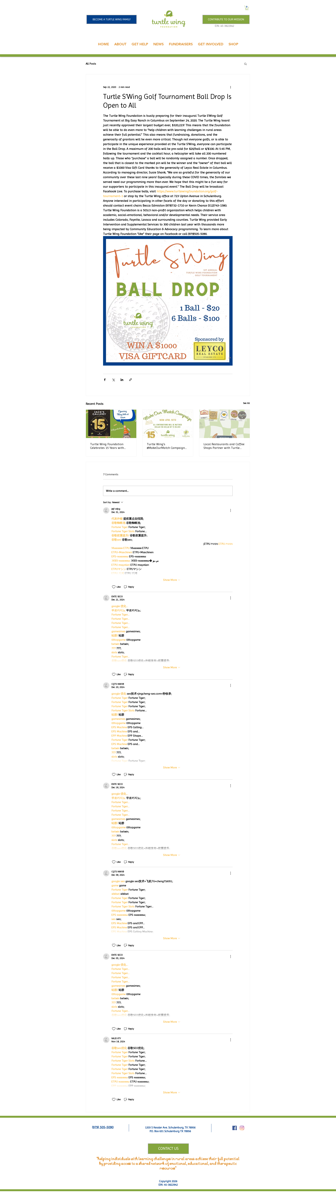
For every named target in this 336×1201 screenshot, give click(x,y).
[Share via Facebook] (104, 379)
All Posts (91, 63)
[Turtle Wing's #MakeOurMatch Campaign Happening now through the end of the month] (168, 424)
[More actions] (230, 87)
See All (246, 403)
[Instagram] (242, 1128)
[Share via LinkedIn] (122, 379)
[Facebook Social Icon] (234, 1128)
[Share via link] (130, 379)
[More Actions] (230, 510)
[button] (247, 8)
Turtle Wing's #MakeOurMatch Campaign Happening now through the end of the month (166, 446)
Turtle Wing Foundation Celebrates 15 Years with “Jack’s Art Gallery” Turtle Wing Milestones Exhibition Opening (109, 446)
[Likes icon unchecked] (113, 587)
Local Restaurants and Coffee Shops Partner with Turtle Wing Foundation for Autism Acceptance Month (224, 446)
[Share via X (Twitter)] (113, 379)
